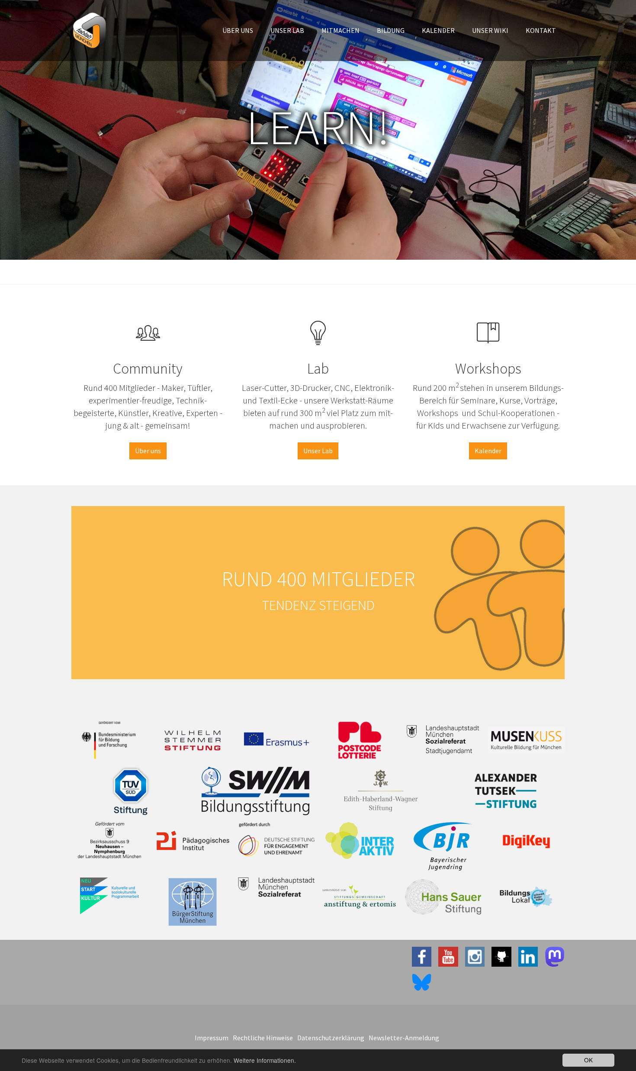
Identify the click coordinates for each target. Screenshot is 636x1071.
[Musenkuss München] (526, 740)
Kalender (488, 450)
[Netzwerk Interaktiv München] (359, 840)
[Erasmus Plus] (276, 739)
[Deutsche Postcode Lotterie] (359, 740)
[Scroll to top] (608, 1043)
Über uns (148, 450)
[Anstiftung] (359, 896)
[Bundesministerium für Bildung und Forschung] (109, 740)
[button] (238, 30)
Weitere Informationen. (265, 1060)
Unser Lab (318, 450)
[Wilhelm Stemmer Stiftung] (193, 740)
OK (588, 1059)
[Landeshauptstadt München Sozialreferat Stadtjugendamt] (443, 739)
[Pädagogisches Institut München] (193, 840)
